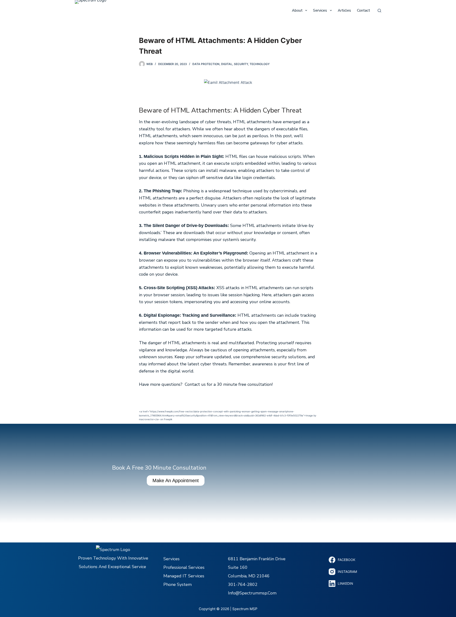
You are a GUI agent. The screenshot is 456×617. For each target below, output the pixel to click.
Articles (344, 10)
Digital (226, 64)
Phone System (177, 584)
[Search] (379, 10)
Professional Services (183, 567)
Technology (260, 64)
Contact (363, 10)
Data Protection (205, 64)
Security (241, 64)
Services (320, 10)
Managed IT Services (183, 576)
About (297, 10)
